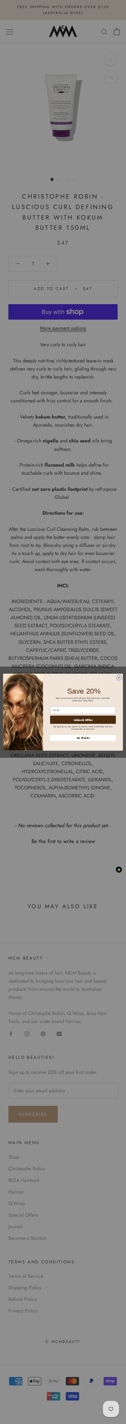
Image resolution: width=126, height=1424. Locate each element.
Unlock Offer (83, 719)
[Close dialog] (118, 677)
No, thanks (83, 738)
